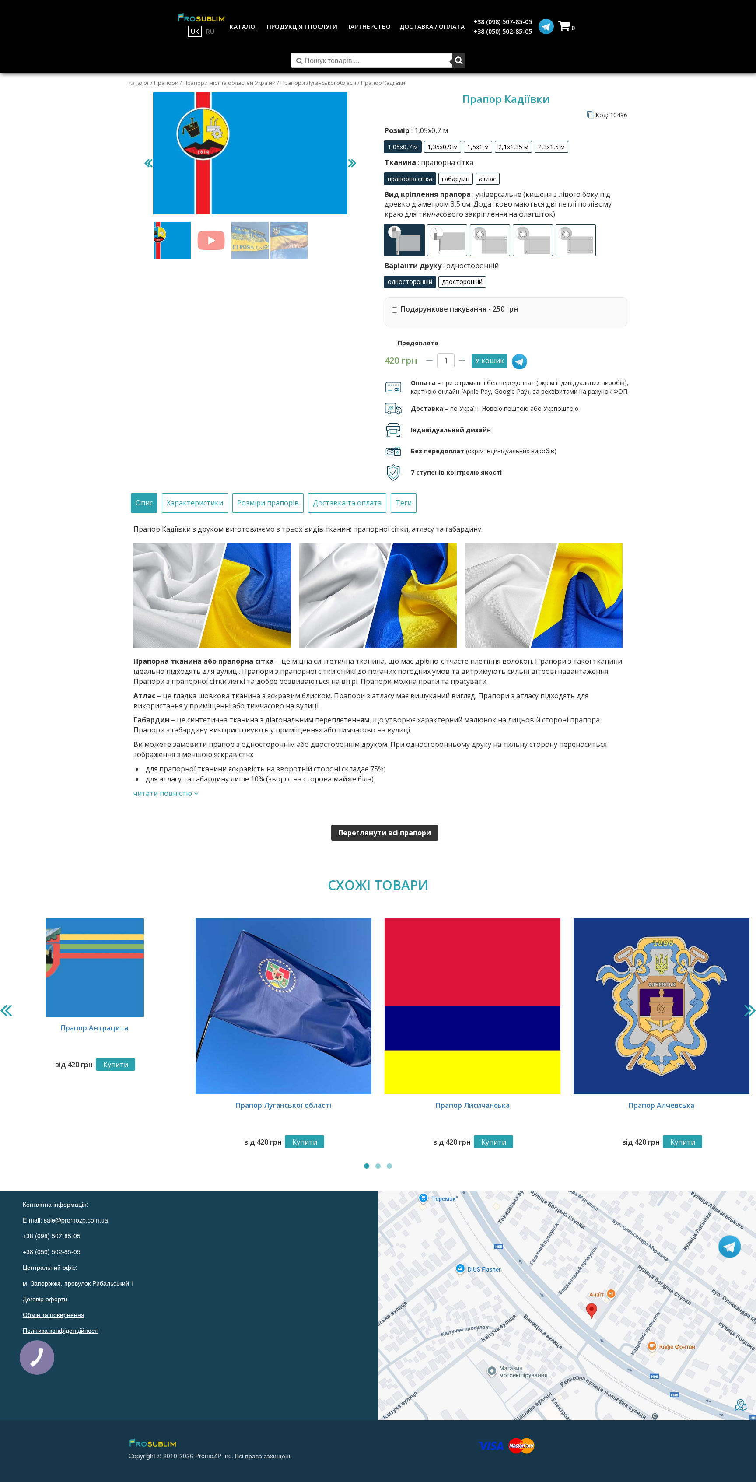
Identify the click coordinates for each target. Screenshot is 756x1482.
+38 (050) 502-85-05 (502, 31)
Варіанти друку (442, 265)
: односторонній (470, 265)
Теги (404, 503)
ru (210, 31)
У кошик (489, 360)
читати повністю (163, 793)
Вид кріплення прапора (498, 204)
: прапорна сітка (444, 162)
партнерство (368, 26)
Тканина (429, 162)
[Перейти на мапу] (567, 1305)
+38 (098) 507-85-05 (502, 22)
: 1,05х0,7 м (429, 130)
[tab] (144, 503)
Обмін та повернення (53, 1314)
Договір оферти (45, 1298)
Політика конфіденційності (60, 1330)
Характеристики (195, 503)
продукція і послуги (302, 26)
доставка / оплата (432, 26)
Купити (115, 1064)
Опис (144, 503)
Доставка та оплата (347, 503)
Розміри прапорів (268, 503)
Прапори (166, 83)
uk (195, 31)
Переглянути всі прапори (384, 832)
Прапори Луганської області (318, 83)
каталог (244, 26)
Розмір (416, 130)
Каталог (139, 83)
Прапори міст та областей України (229, 83)
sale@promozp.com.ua (76, 1220)
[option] (403, 146)
